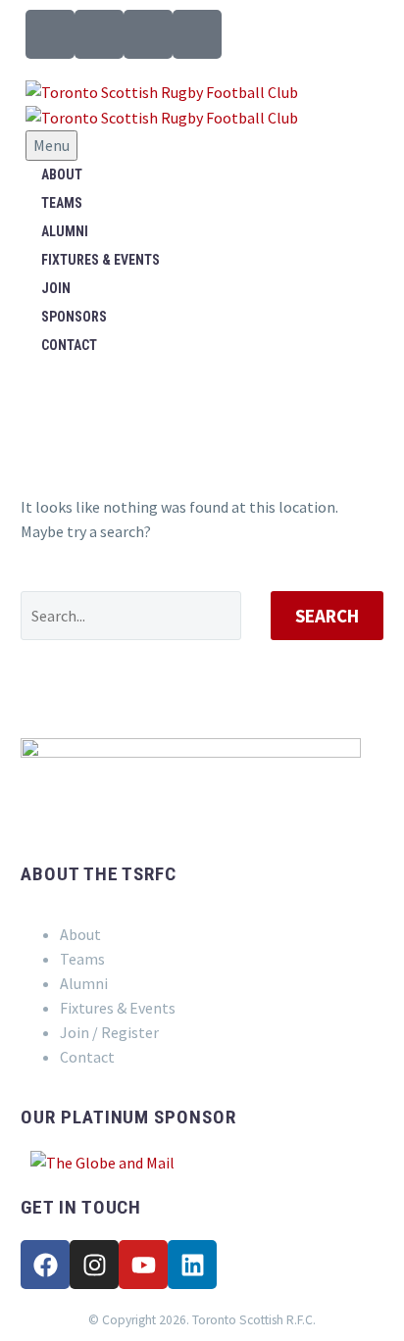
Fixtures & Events (100, 260)
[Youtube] (143, 1264)
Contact (69, 345)
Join (56, 288)
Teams (61, 203)
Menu (51, 145)
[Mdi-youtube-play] (148, 34)
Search (327, 615)
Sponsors (74, 316)
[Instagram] (94, 1264)
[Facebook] (45, 1264)
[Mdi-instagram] (99, 34)
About (61, 174)
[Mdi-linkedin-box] (197, 34)
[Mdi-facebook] (50, 34)
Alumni (64, 231)
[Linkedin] (192, 1264)
